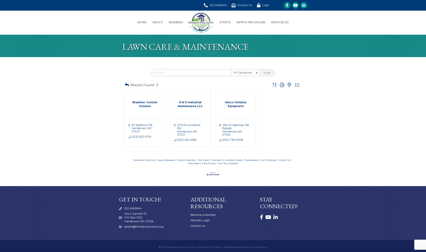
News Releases (166, 160)
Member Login (200, 220)
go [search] (268, 72)
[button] (127, 85)
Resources (280, 22)
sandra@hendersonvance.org (144, 226)
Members (176, 22)
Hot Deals (203, 160)
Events (225, 22)
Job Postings (268, 160)
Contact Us (284, 160)
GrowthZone (260, 247)
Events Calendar (186, 160)
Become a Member (203, 214)
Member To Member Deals (226, 160)
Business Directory (144, 160)
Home (142, 22)
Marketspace (251, 160)
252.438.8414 (132, 208)
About (157, 22)
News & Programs (251, 22)
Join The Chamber (228, 163)
